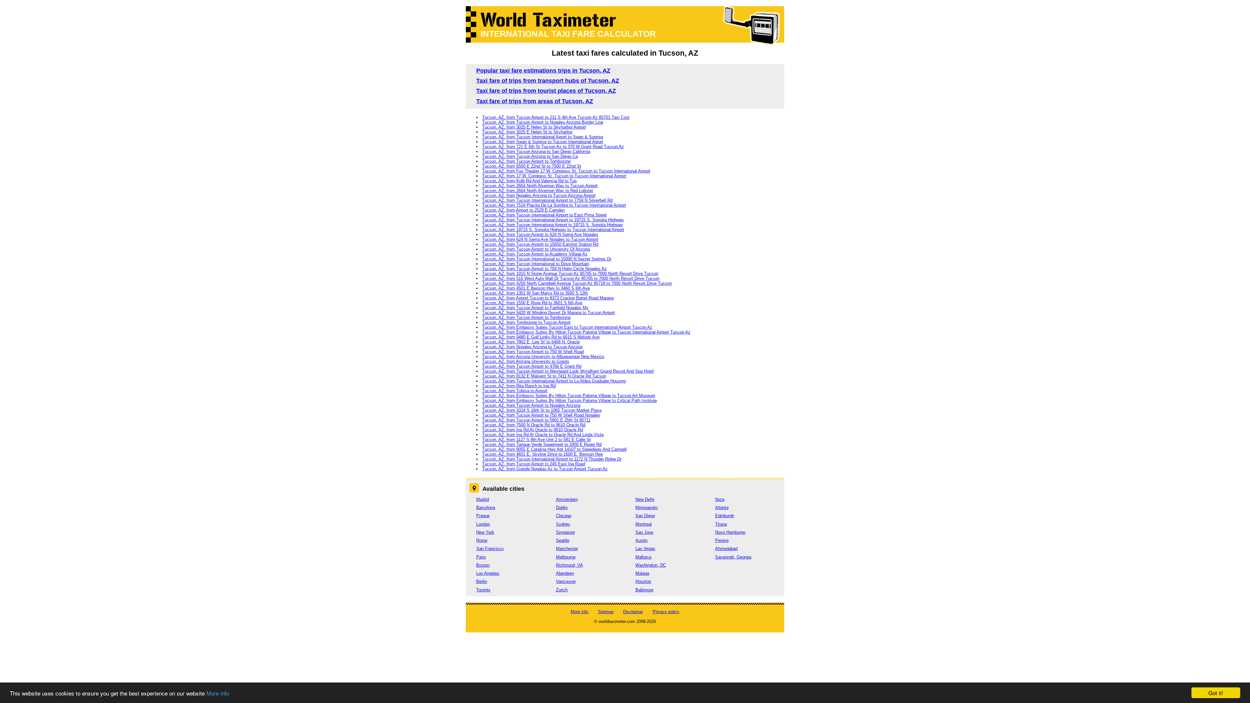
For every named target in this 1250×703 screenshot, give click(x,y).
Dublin (562, 507)
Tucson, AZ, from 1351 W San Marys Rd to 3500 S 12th (535, 293)
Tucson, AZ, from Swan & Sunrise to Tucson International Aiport (542, 141)
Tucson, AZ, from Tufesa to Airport (515, 390)
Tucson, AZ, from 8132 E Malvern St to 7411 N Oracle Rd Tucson (544, 376)
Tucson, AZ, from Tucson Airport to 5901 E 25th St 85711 (536, 420)
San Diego (645, 515)
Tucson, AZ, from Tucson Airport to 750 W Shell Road (533, 351)
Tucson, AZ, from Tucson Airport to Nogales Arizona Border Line (542, 122)
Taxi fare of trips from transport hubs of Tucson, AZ (547, 80)
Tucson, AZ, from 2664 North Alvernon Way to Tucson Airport (540, 185)
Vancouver (566, 581)
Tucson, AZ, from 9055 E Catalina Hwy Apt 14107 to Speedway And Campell (554, 449)
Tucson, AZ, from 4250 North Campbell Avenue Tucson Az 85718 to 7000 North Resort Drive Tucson (577, 283)
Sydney (563, 524)
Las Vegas (645, 548)
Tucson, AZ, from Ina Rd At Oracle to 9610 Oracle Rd (532, 429)
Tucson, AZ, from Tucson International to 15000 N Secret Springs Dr (546, 258)
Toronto (483, 589)
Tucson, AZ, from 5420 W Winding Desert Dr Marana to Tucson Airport (548, 312)
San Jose (644, 532)
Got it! (1215, 693)
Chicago (563, 515)
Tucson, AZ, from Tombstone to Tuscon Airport (526, 322)
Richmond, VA (569, 565)
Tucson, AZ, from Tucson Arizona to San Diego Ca (530, 156)
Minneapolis (646, 507)
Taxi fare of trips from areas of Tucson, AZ (534, 101)
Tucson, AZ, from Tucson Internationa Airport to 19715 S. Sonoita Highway (552, 224)
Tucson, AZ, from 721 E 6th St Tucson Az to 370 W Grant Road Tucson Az (553, 146)
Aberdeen (565, 573)
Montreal (643, 524)
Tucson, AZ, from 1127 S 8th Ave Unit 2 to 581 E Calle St (536, 439)
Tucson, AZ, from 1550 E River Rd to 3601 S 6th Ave (532, 302)
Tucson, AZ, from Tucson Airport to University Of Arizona (536, 249)
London (483, 524)
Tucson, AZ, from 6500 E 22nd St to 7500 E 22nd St (531, 166)
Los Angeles (487, 573)
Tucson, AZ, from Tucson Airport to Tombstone (526, 161)
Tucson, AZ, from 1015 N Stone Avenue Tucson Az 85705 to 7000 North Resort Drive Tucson (570, 273)
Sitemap (606, 611)
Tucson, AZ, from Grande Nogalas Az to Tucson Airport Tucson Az (545, 468)
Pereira (722, 540)
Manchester (567, 548)
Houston (643, 581)
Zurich (562, 589)
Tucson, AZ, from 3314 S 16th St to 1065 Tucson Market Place (542, 410)
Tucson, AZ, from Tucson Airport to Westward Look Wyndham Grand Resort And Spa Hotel (568, 371)
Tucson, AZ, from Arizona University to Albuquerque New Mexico (543, 356)
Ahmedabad (726, 548)
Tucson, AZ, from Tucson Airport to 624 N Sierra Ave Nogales (540, 234)
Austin (641, 540)
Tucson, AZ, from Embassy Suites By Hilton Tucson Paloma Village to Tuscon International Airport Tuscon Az (586, 332)
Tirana (721, 524)
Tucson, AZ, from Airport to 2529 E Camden (523, 210)
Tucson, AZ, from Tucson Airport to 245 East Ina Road (533, 464)
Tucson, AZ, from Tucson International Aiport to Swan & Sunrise (542, 136)
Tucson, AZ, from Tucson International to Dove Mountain (535, 263)
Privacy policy (666, 611)
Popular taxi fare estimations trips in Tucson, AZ (543, 70)
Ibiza (719, 499)
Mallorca (643, 557)
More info (217, 693)
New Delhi (644, 499)
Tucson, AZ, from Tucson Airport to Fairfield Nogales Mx (535, 307)
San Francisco (490, 548)
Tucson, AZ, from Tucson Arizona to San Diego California (536, 151)
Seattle (562, 540)
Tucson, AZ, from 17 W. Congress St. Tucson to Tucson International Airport (554, 175)
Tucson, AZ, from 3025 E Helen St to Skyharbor (527, 132)
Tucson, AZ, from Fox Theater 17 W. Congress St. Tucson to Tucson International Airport (566, 171)
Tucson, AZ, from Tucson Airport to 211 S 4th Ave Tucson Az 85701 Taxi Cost (556, 117)
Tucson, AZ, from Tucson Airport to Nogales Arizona (531, 405)
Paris (481, 557)
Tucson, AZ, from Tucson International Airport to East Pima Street (544, 215)
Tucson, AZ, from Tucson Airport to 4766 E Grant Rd (531, 366)
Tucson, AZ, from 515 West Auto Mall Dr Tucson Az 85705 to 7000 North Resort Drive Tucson (571, 278)
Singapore (565, 532)
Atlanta (722, 507)
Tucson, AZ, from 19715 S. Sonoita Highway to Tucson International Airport (553, 229)
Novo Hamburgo (730, 532)
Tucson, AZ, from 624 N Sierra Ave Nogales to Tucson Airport (540, 239)
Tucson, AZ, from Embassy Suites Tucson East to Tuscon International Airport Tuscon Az (567, 327)
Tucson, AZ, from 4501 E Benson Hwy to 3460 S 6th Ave (536, 288)
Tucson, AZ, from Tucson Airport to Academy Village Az (535, 254)
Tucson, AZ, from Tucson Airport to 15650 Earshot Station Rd (540, 244)
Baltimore (644, 589)
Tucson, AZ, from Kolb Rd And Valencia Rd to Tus (529, 180)
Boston (483, 565)
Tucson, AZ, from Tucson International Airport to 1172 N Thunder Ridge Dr (551, 459)
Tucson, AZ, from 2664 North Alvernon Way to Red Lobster (537, 190)
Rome (481, 540)
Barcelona (485, 507)
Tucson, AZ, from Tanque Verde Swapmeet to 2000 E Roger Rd (542, 444)
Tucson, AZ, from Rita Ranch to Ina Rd (519, 385)
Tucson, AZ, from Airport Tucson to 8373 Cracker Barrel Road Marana (548, 298)
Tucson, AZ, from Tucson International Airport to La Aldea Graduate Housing (554, 381)
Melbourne (566, 557)
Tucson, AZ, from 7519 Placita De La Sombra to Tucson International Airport (554, 205)
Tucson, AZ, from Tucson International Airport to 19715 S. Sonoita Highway (553, 219)
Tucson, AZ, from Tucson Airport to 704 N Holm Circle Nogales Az (544, 268)
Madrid (482, 499)
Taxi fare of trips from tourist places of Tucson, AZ (546, 91)
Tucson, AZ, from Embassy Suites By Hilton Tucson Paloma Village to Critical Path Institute (569, 400)
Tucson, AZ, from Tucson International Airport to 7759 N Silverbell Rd (547, 200)
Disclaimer (633, 611)
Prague (483, 515)
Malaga (642, 573)
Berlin (481, 581)
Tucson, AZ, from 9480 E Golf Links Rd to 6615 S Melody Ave (541, 337)
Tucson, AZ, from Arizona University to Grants (525, 361)
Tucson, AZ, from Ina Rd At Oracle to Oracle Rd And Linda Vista (543, 434)
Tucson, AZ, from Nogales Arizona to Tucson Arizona (532, 346)
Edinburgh (724, 515)
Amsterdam (567, 499)
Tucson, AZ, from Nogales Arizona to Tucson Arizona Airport (539, 195)
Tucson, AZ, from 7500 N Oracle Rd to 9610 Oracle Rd (533, 424)
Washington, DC (650, 565)
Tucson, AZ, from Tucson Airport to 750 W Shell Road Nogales (541, 415)
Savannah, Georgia (733, 557)
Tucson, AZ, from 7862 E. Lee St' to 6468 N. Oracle (531, 341)
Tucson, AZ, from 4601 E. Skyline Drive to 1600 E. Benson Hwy (542, 454)
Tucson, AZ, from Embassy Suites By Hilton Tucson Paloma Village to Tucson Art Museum (568, 395)
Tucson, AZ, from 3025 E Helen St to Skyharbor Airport (534, 127)
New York (485, 532)
